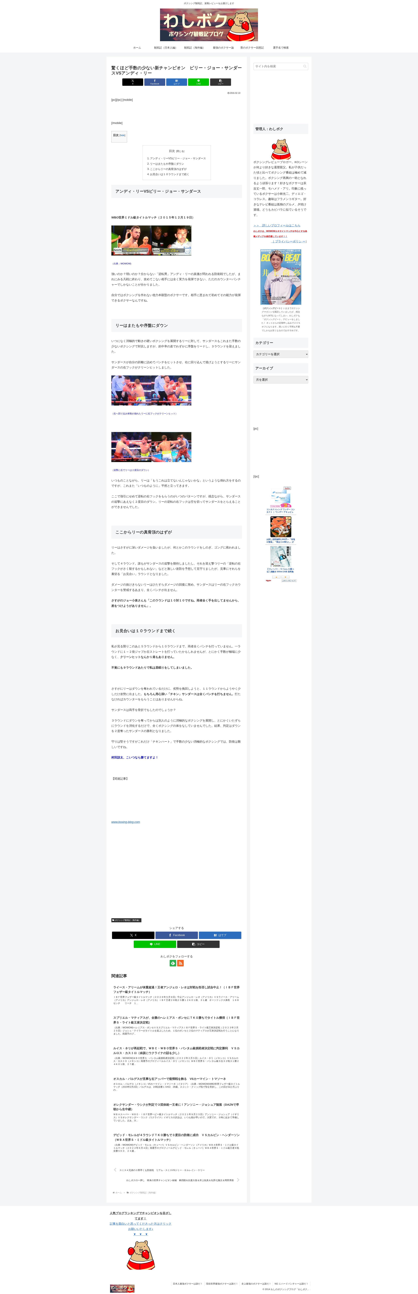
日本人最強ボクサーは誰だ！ (188, 1283)
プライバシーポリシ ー (289, 241)
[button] (220, 82)
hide (122, 135)
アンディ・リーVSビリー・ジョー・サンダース (178, 158)
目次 (172, 151)
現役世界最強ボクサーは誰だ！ (222, 1283)
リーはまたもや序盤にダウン (167, 163)
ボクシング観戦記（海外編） (127, 920)
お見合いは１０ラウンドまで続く (169, 174)
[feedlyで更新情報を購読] (173, 963)
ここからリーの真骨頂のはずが (168, 168)
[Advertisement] (177, 110)
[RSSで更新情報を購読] (180, 963)
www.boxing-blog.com (125, 822)
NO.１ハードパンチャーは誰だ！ (291, 1283)
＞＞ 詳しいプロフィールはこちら (280, 231)
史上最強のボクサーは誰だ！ (256, 1283)
